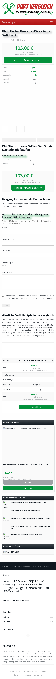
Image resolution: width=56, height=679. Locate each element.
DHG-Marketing (40, 671)
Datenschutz (37, 675)
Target (32, 68)
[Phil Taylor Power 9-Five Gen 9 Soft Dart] (28, 105)
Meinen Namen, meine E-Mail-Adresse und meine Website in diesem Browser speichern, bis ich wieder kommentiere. (29, 296)
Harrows (6, 585)
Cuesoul (22, 581)
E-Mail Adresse (8, 239)
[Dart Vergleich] (28, 9)
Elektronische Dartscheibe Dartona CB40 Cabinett (27, 464)
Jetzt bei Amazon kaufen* (28, 60)
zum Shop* (37, 407)
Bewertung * (7, 262)
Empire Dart (37, 580)
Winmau (43, 588)
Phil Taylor (33, 75)
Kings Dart (15, 584)
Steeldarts (7, 621)
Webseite (6, 251)
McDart (24, 585)
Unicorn (31, 588)
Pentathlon (32, 584)
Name (4, 227)
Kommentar (7, 272)
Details (28, 482)
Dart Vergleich (10, 22)
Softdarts (33, 71)
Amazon (6, 582)
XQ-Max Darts (12, 591)
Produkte (14, 566)
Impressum (27, 675)
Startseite (5, 566)
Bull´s (13, 581)
